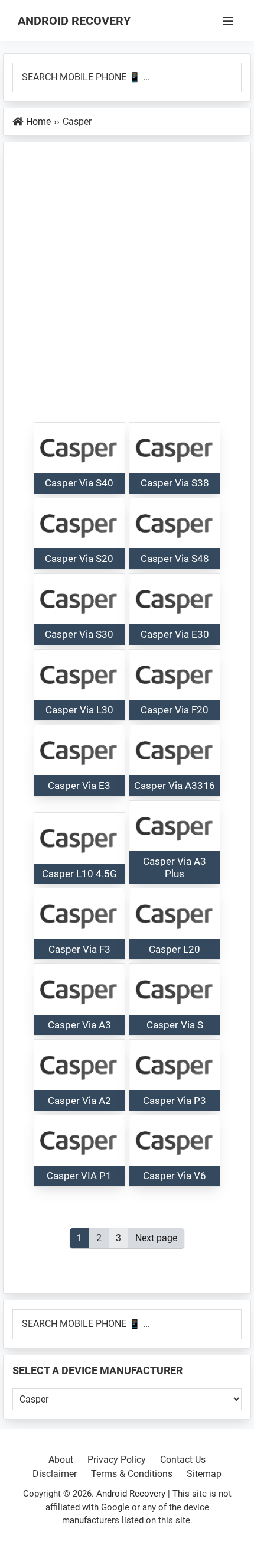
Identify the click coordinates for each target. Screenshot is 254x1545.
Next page (156, 1238)
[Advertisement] (127, 288)
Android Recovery (74, 21)
